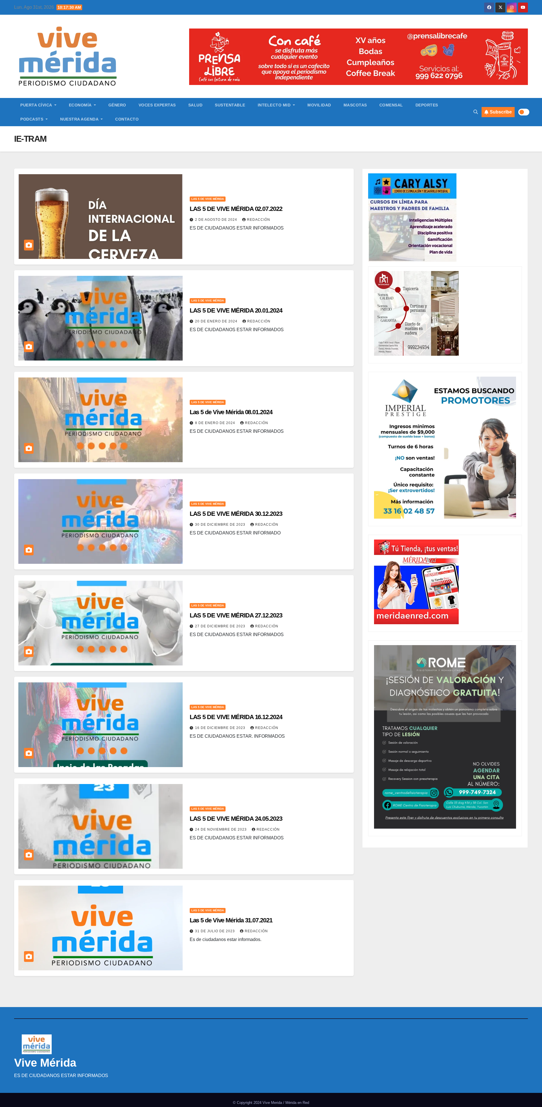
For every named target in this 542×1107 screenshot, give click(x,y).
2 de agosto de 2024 (216, 220)
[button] (475, 112)
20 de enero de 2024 (217, 321)
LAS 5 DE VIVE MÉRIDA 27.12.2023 (236, 615)
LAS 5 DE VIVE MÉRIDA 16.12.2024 (236, 716)
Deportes (427, 105)
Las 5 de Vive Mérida (207, 198)
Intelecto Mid (275, 105)
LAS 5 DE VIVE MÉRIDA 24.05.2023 (236, 818)
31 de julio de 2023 (215, 931)
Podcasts (32, 119)
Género (117, 105)
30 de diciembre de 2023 (220, 525)
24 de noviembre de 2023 (221, 829)
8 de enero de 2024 (215, 423)
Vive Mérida (45, 1062)
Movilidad (319, 105)
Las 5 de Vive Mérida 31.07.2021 (231, 920)
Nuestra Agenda (80, 119)
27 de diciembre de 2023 (220, 626)
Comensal (391, 105)
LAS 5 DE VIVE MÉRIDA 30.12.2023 (236, 513)
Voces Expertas (157, 105)
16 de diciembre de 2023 (220, 728)
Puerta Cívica (36, 105)
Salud (195, 105)
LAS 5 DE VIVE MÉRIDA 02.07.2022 (236, 208)
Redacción (258, 220)
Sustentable (230, 105)
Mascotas (355, 105)
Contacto (127, 119)
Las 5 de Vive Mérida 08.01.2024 (231, 412)
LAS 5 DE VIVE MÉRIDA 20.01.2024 (236, 310)
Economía (81, 105)
